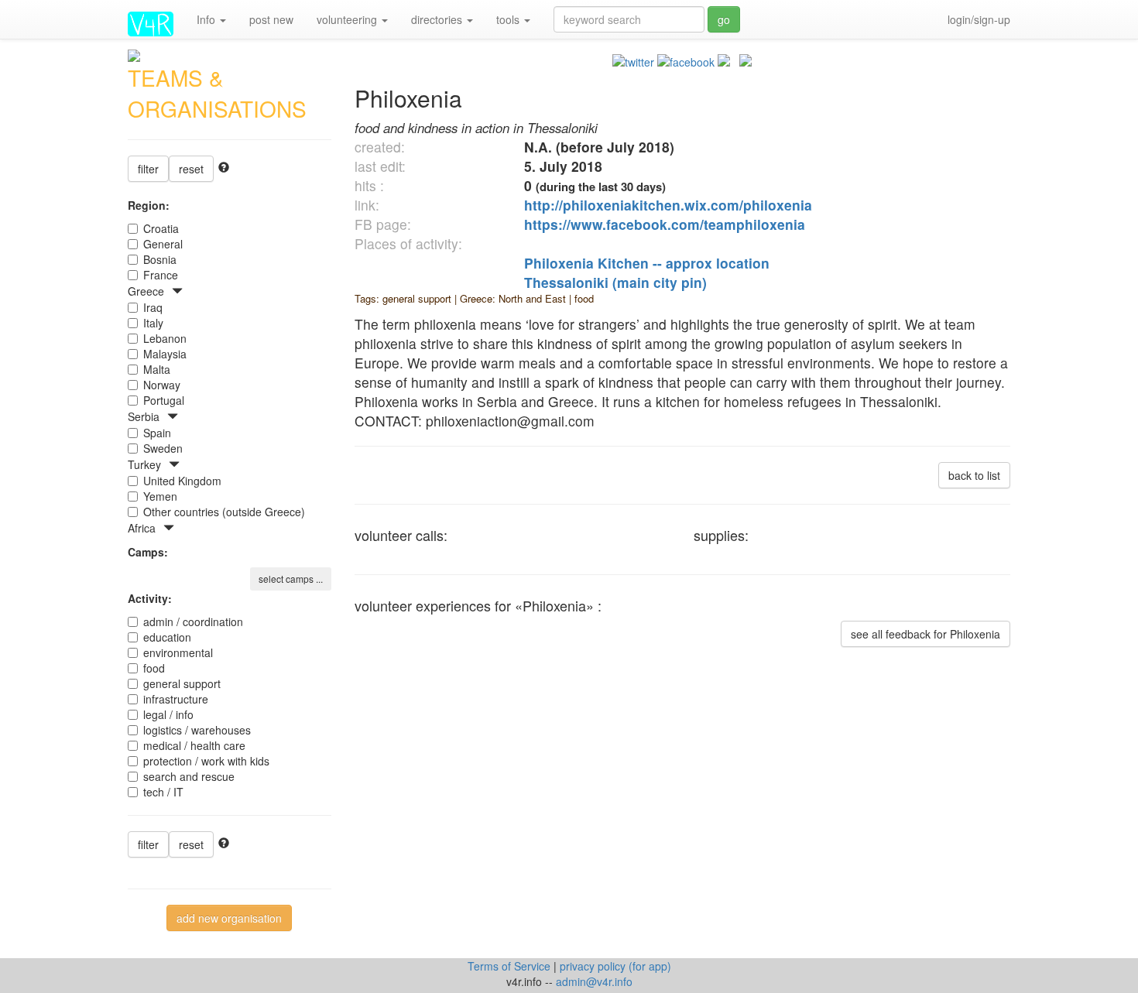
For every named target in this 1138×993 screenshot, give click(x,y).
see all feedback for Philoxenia (925, 634)
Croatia (161, 228)
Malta (156, 369)
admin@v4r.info (594, 981)
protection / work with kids (206, 761)
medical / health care (194, 745)
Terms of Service (511, 966)
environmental (178, 652)
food (154, 668)
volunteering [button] (348, 19)
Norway (161, 384)
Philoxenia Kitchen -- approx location (647, 262)
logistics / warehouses (197, 730)
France (160, 274)
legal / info (168, 714)
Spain (157, 432)
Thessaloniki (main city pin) (615, 282)
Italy (153, 322)
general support (182, 683)
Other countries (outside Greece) (224, 511)
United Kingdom (182, 480)
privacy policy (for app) (615, 966)
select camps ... (291, 578)
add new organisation (229, 918)
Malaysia (165, 353)
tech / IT (163, 792)
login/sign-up (979, 19)
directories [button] (438, 19)
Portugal (163, 400)
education (167, 637)
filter (148, 168)
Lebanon (165, 338)
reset (191, 168)
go (724, 19)
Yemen (160, 496)
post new (271, 19)
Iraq (153, 307)
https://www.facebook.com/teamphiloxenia (664, 224)
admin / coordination (193, 621)
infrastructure (175, 699)
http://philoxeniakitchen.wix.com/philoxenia (668, 204)
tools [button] (509, 19)
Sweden (163, 448)
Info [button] (207, 19)
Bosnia (160, 259)
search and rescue (189, 776)
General (163, 244)
